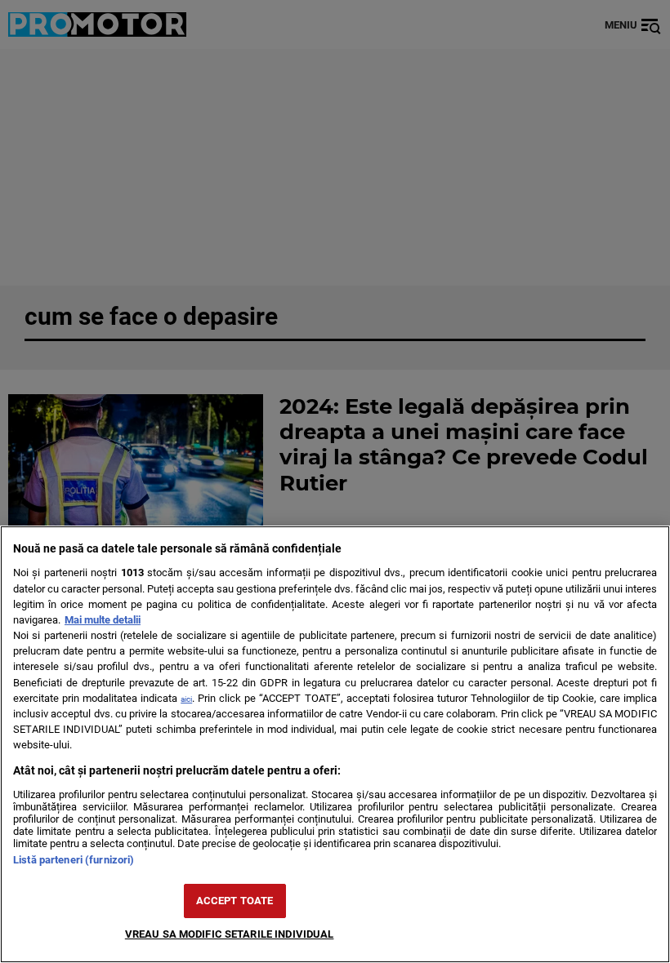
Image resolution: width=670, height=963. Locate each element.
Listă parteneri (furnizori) (73, 860)
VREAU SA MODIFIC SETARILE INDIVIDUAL (229, 934)
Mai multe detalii (103, 620)
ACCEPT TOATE (235, 900)
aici (186, 699)
